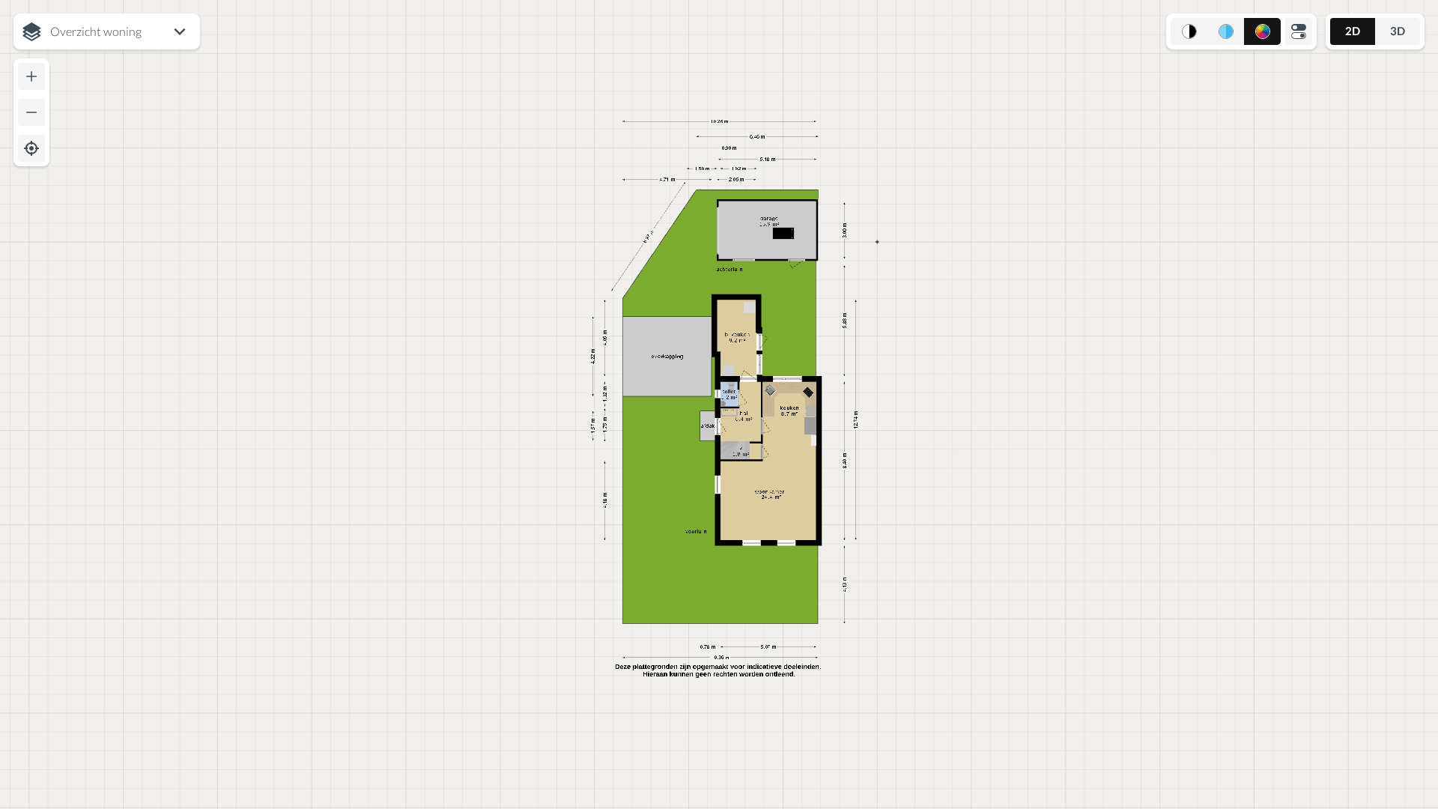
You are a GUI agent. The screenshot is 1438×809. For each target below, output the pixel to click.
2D (1352, 30)
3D (1397, 30)
